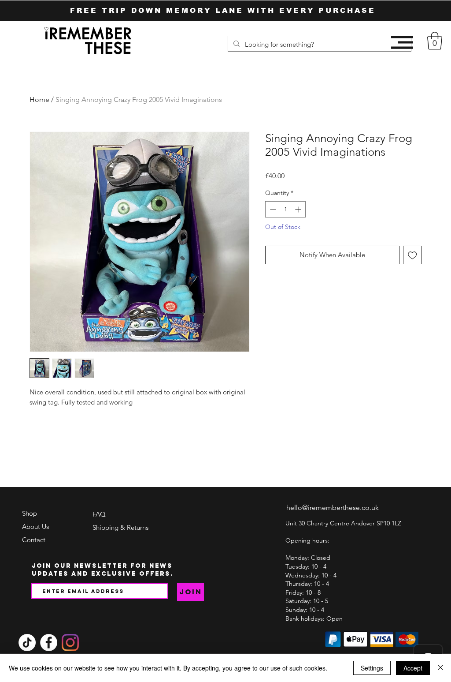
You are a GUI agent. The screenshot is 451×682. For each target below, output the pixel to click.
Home (39, 99)
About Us (35, 526)
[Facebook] (48, 642)
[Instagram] (70, 642)
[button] (402, 42)
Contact (33, 540)
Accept (412, 667)
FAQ (99, 514)
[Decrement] (271, 209)
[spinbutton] (285, 209)
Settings (372, 667)
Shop (29, 513)
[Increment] (298, 209)
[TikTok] (27, 642)
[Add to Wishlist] (412, 255)
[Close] (440, 668)
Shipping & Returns (120, 527)
